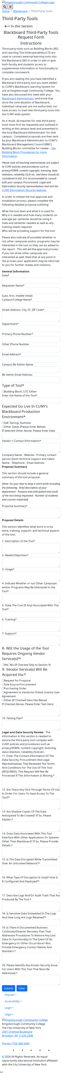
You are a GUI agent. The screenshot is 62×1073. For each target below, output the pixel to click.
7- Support (9, 633)
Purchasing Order (15, 688)
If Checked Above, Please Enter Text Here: (28, 704)
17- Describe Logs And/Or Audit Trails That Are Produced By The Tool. (31, 897)
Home (6, 11)
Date (5, 275)
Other (33, 391)
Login (8, 1008)
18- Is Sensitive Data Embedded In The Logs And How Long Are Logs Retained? (29, 915)
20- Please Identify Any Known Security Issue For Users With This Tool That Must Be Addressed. (30, 969)
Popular (10, 994)
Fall (6, 423)
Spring (14, 423)
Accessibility (12, 1001)
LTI (25, 391)
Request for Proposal (17, 680)
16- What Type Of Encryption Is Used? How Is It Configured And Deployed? (30, 879)
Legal (8, 1014)
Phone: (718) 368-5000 (15, 1043)
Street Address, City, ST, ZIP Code (23, 310)
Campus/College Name (17, 299)
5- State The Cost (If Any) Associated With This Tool (30, 607)
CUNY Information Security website (24, 190)
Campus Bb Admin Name (17, 364)
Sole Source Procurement (20, 684)
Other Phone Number (15, 344)
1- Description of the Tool (18, 541)
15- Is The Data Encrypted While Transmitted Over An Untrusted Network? (29, 861)
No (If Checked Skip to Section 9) (30, 665)
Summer (25, 423)
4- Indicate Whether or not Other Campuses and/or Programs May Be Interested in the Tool (29, 587)
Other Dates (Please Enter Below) (24, 427)
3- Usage (8, 569)
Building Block (13, 391)
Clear (22, 988)
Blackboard (20, 11)
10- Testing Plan (12, 718)
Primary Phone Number (17, 334)
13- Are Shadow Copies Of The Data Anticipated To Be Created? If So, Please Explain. (26, 815)
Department (10, 324)
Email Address (11, 354)
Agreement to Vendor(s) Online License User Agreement (31, 694)
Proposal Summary (14, 506)
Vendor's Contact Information (21, 441)
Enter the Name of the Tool (19, 395)
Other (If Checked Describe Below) (25, 700)
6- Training (9, 619)
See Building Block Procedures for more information (29, 152)
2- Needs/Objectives (15, 555)
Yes (6, 665)
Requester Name (13, 285)
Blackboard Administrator (18, 98)
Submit (8, 988)
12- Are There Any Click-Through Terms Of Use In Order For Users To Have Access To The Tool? (31, 793)
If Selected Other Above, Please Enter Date (28, 430)
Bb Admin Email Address (17, 374)
